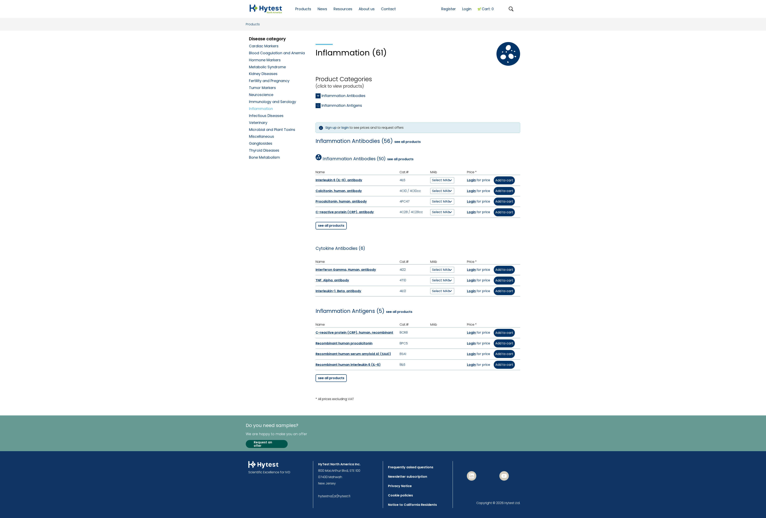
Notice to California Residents (412, 504)
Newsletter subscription (407, 476)
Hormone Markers (265, 59)
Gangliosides (260, 143)
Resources (343, 8)
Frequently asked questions (410, 467)
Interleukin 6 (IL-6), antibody (339, 180)
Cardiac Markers (263, 45)
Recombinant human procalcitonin (344, 343)
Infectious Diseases (266, 115)
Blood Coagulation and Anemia (277, 52)
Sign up (331, 127)
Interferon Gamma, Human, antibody (346, 269)
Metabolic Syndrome (267, 66)
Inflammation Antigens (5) (350, 311)
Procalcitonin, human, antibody (341, 201)
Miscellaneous (261, 136)
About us (367, 8)
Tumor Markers (262, 87)
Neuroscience (261, 94)
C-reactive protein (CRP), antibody (345, 212)
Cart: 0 (488, 8)
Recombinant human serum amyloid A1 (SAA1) (353, 354)
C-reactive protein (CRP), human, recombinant (354, 332)
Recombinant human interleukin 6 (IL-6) (348, 364)
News (322, 8)
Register (448, 8)
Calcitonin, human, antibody (339, 191)
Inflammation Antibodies (343, 95)
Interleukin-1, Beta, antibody (338, 291)
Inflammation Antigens (342, 105)
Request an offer (263, 444)
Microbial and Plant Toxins (272, 129)
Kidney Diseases (263, 73)
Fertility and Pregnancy (269, 80)
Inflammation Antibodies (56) (354, 141)
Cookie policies (400, 495)
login (345, 127)
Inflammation (261, 108)
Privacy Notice (400, 486)
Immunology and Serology (272, 101)
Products (253, 24)
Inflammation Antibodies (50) (354, 158)
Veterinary (258, 122)
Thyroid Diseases (264, 150)
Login (466, 8)
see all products (407, 142)
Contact (388, 8)
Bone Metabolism (264, 157)
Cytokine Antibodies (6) (340, 248)
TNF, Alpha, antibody (332, 280)
